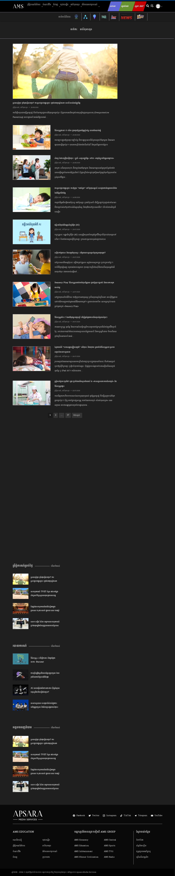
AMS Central (110, 840)
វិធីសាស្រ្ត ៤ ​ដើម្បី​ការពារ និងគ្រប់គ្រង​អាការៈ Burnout (43, 659)
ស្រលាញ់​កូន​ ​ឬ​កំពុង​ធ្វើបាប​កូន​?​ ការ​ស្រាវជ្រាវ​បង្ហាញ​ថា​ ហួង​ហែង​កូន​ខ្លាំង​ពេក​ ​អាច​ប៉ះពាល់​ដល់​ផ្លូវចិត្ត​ (46, 103)
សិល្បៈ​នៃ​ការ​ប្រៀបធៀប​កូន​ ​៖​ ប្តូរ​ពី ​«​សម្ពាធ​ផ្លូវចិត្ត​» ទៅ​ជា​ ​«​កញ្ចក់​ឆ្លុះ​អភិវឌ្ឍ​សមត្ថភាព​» (84, 158)
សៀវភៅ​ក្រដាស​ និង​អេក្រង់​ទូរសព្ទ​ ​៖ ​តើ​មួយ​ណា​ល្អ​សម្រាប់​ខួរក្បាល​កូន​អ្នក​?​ (80, 252)
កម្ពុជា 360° (139, 6)
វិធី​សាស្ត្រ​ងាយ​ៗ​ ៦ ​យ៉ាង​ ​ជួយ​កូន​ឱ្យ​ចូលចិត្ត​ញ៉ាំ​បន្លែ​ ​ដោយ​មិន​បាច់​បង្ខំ (78, 130)
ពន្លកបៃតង (125, 6)
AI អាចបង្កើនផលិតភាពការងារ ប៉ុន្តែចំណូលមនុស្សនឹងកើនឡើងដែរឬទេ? (45, 689)
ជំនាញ (55, 4)
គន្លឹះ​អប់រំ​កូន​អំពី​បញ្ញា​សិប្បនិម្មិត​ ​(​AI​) (67, 225)
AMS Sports (109, 845)
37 (68, 415)
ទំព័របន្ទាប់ (76, 415)
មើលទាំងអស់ (55, 566)
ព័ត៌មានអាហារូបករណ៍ (89, 4)
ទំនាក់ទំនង (139, 840)
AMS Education (81, 845)
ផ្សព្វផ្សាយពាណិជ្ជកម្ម (143, 851)
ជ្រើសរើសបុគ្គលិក (142, 857)
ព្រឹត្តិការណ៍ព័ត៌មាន (33, 4)
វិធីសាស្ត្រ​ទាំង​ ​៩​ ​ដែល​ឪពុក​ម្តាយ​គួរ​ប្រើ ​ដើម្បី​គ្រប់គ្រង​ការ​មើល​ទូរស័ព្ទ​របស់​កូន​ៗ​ (81, 317)
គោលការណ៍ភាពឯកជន (128, 872)
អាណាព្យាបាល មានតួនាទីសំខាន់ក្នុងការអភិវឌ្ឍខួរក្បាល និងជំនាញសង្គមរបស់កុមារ (44, 705)
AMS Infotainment (83, 851)
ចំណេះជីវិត (47, 4)
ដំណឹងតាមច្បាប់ (143, 872)
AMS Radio (109, 857)
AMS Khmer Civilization (86, 857)
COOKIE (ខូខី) (156, 872)
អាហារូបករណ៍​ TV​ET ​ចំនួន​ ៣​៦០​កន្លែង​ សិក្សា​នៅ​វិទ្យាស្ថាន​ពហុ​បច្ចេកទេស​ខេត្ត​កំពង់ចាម (44, 593)
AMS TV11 (108, 851)
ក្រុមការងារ (46, 857)
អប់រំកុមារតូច (75, 4)
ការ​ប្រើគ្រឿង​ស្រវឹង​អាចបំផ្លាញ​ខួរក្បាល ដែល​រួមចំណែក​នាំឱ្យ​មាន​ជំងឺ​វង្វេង (45, 674)
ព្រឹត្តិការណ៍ (16, 107)
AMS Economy (81, 840)
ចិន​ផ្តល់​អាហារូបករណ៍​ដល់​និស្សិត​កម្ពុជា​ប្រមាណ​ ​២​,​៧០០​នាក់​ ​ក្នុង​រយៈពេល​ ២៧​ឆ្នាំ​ (45, 608)
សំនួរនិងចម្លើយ (141, 845)
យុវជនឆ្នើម (64, 4)
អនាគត (113, 6)
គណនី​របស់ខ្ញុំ (17, 840)
